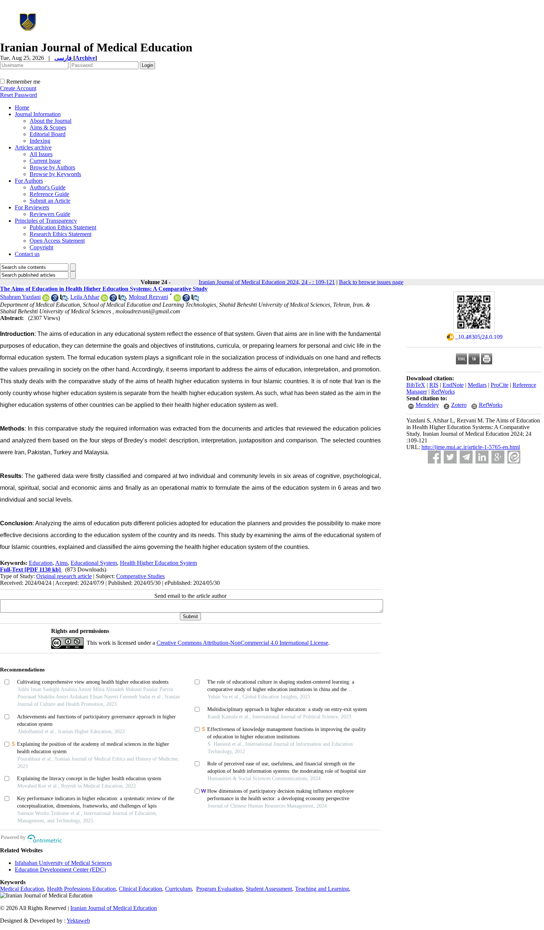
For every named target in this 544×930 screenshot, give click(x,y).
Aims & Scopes (48, 127)
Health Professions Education (81, 889)
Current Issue (45, 161)
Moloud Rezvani (148, 297)
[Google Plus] (497, 457)
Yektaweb (78, 920)
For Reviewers (32, 207)
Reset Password (18, 95)
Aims (61, 563)
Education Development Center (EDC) (60, 869)
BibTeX (415, 385)
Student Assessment (269, 889)
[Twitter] (450, 457)
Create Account (18, 88)
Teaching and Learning (322, 889)
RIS (434, 385)
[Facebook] (434, 457)
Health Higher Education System (158, 563)
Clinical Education (140, 889)
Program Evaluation (219, 889)
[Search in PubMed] (63, 299)
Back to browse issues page (371, 282)
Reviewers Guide (50, 214)
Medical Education (22, 889)
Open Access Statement (57, 240)
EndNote (453, 385)
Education (41, 563)
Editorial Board (48, 134)
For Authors (29, 181)
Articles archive (33, 147)
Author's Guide (48, 187)
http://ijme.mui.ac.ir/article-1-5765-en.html (471, 447)
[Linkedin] (482, 457)
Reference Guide (49, 194)
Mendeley (427, 405)
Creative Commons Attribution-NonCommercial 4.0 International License (242, 643)
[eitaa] (513, 457)
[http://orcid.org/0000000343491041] (104, 299)
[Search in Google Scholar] (54, 299)
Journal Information (38, 114)
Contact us (27, 254)
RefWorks (443, 391)
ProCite (499, 385)
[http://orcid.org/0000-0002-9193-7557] (46, 299)
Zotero (459, 405)
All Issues (41, 154)
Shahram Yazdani (20, 297)
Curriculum (178, 889)
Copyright (41, 247)
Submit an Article (50, 201)
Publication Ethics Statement (63, 227)
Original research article (64, 576)
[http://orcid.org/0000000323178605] (177, 299)
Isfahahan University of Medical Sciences (63, 863)
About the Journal (50, 121)
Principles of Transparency (46, 221)
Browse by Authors (52, 167)
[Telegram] (466, 457)
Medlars (477, 385)
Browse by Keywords (55, 174)
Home (22, 107)
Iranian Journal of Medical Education (113, 908)
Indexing (40, 141)
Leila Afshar (84, 297)
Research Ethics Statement (60, 234)
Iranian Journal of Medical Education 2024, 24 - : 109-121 (267, 282)
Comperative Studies (140, 576)
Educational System (94, 563)
